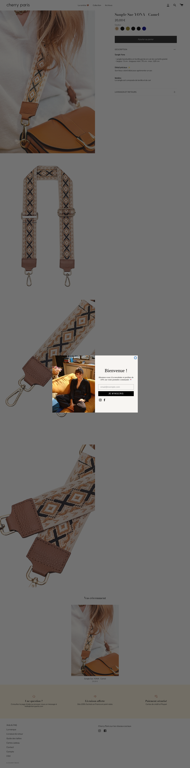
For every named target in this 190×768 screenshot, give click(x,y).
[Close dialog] (135, 357)
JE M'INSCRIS (116, 393)
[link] (100, 400)
